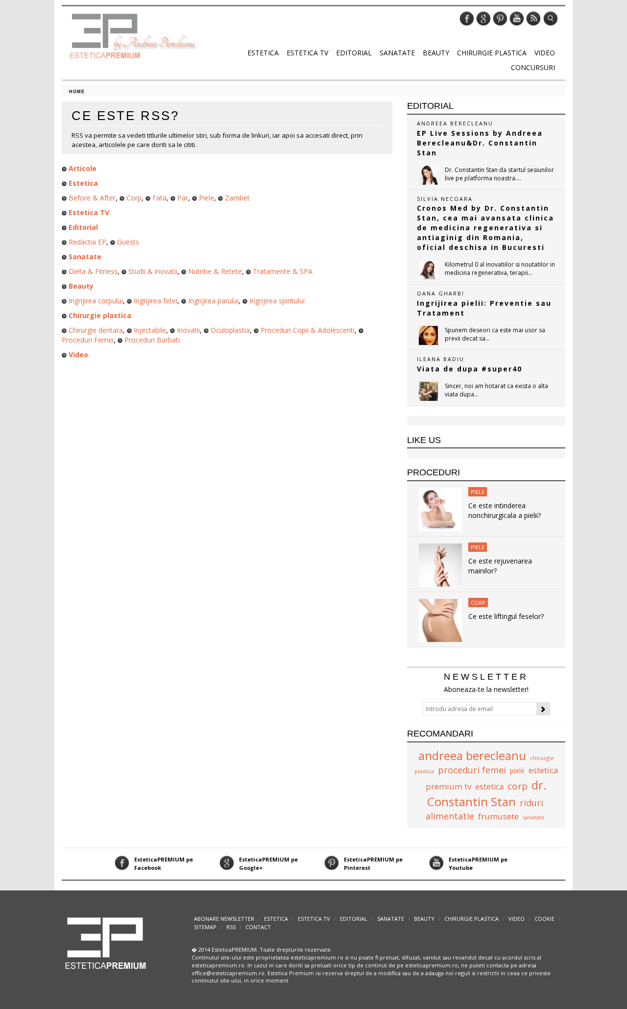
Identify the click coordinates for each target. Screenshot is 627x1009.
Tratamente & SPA (283, 271)
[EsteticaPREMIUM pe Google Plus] (483, 18)
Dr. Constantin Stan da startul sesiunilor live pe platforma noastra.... (499, 174)
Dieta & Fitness (93, 271)
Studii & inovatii (152, 271)
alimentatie (450, 816)
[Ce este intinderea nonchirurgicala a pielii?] (440, 509)
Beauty (436, 52)
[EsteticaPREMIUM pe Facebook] (466, 18)
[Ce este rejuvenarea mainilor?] (440, 564)
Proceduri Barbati (152, 340)
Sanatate (397, 52)
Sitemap (205, 927)
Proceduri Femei (88, 340)
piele (517, 770)
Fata (159, 197)
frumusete (498, 816)
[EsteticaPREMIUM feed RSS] (533, 18)
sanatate (534, 817)
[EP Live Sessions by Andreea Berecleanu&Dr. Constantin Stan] (428, 175)
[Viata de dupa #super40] (428, 391)
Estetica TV (307, 52)
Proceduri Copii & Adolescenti (308, 330)
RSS (231, 927)
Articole (82, 168)
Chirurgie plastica (492, 52)
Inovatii (188, 330)
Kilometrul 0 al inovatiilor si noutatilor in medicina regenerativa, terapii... (500, 268)
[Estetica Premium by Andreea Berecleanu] (106, 942)
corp (517, 786)
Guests (128, 241)
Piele (206, 197)
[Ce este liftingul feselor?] (440, 619)
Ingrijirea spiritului (277, 300)
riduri (531, 803)
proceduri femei (472, 770)
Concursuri (533, 67)
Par (182, 197)
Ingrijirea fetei (155, 300)
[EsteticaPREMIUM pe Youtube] (516, 18)
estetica (489, 786)
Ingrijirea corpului (96, 300)
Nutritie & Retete (215, 271)
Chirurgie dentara (96, 330)
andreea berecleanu (472, 755)
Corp (134, 197)
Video (544, 52)
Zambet (237, 197)
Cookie (544, 918)
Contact (258, 927)
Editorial (354, 52)
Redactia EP (87, 241)
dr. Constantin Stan (487, 793)
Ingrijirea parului (213, 300)
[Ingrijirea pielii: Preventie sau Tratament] (428, 335)
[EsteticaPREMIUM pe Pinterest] (500, 18)
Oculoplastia (230, 330)
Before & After (92, 197)
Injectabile (150, 330)
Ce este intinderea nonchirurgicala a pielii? (504, 510)
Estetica (263, 52)
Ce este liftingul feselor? (506, 616)
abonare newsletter (224, 918)
